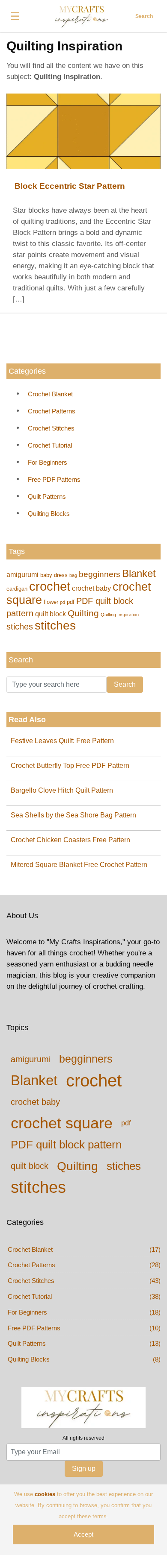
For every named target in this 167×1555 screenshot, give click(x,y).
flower (51, 602)
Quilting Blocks (49, 513)
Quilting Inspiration (120, 614)
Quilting (83, 613)
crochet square (62, 1123)
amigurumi (22, 574)
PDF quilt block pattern (66, 1145)
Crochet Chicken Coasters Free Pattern (70, 839)
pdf (71, 602)
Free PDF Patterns (54, 479)
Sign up (83, 1468)
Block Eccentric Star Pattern (70, 186)
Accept (83, 1534)
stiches (19, 626)
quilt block (50, 614)
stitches (55, 625)
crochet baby (91, 588)
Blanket (139, 573)
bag (73, 575)
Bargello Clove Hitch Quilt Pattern (62, 790)
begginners (99, 574)
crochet (49, 586)
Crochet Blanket (50, 394)
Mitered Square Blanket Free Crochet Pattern (79, 864)
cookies (45, 1494)
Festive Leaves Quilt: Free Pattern (62, 740)
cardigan (16, 589)
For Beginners (47, 462)
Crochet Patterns (51, 411)
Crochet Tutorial (50, 445)
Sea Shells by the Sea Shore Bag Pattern (73, 815)
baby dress (54, 575)
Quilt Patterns (47, 496)
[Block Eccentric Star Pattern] (83, 130)
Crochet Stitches (51, 428)
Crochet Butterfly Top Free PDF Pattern (70, 765)
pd (62, 602)
